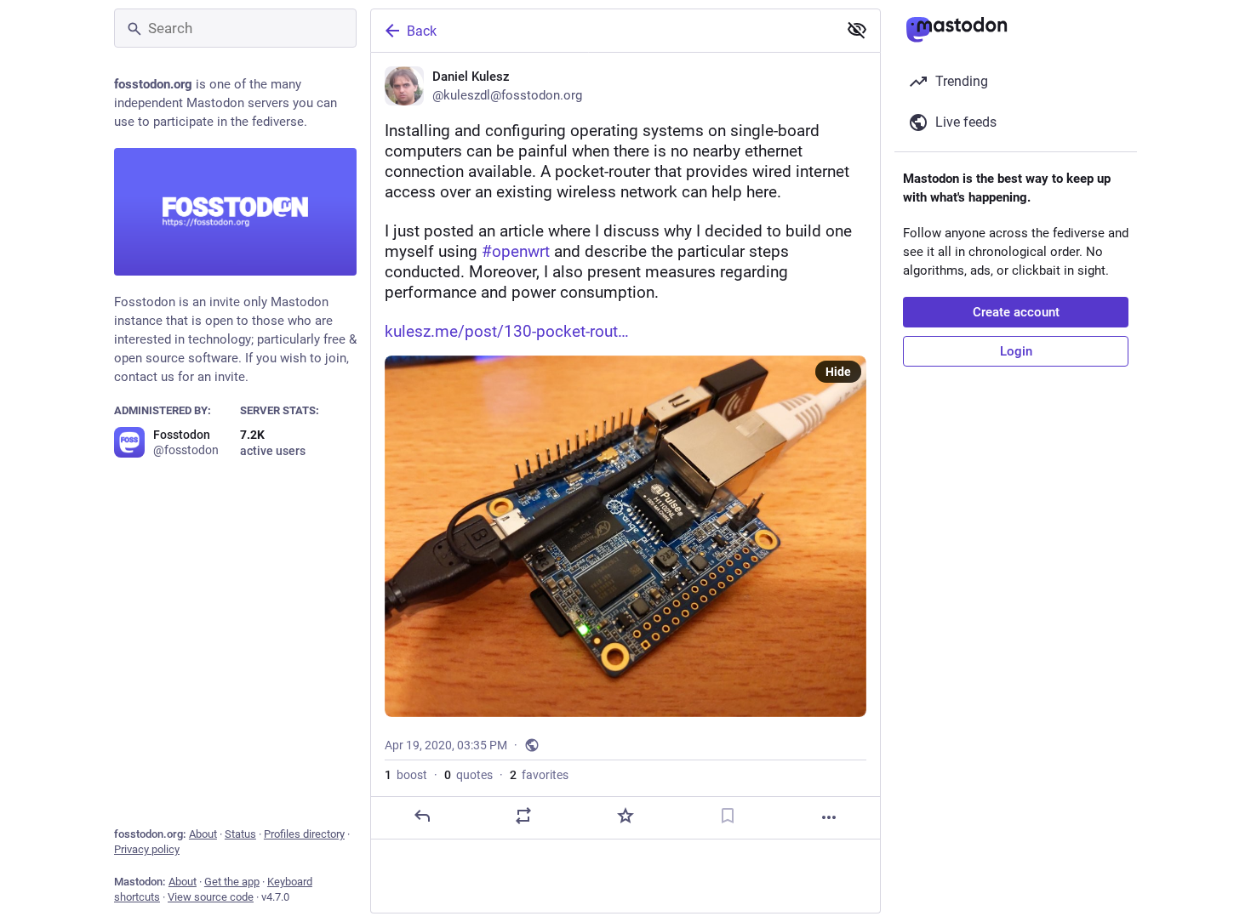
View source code (211, 897)
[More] (829, 817)
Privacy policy (147, 849)
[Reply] (422, 815)
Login (1016, 351)
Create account (1016, 312)
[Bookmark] (727, 815)
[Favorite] (625, 815)
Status (240, 834)
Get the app (232, 881)
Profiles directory (304, 834)
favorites (539, 775)
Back (422, 31)
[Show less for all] (857, 29)
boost (406, 775)
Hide (838, 371)
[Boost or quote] (523, 815)
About (203, 834)
